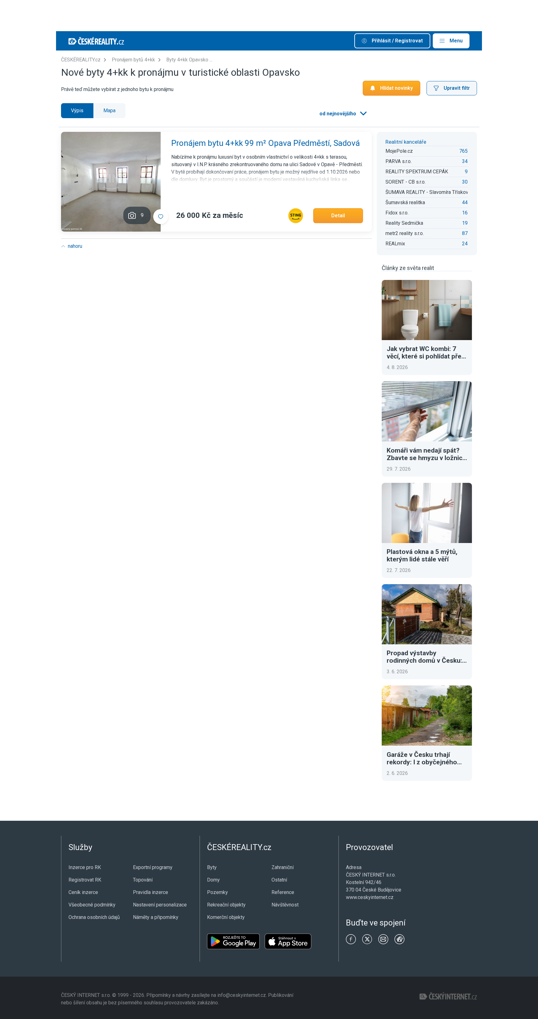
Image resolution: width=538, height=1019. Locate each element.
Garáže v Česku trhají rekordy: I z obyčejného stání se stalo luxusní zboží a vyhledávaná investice (427, 758)
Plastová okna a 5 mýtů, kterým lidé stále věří (422, 555)
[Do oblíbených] (160, 216)
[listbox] (342, 114)
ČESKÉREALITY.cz (81, 60)
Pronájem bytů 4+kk (133, 60)
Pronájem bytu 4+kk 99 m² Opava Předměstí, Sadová (265, 143)
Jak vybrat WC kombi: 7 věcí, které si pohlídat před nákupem (426, 352)
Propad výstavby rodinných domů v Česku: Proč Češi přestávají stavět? (424, 656)
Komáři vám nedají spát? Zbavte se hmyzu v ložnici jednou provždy (425, 454)
